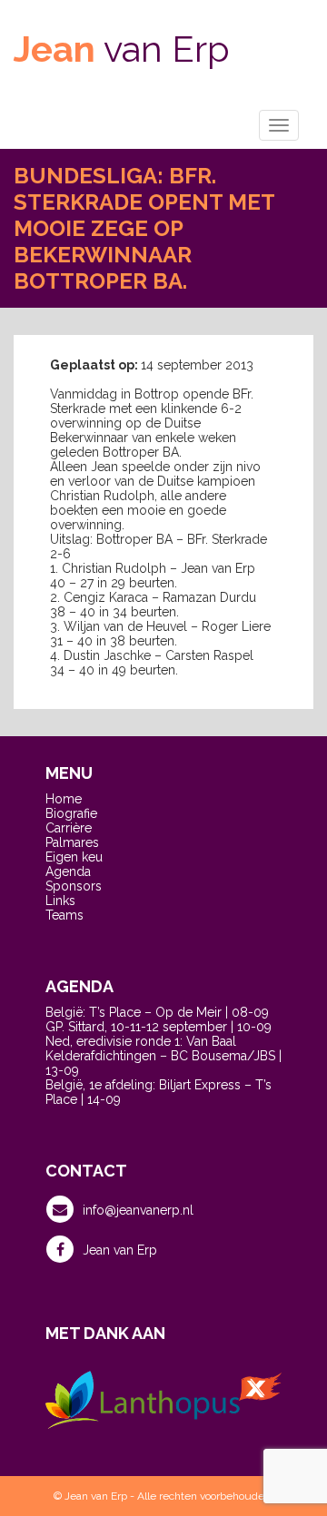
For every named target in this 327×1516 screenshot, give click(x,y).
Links (60, 900)
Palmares (72, 842)
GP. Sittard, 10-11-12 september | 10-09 (158, 1026)
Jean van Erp (120, 1250)
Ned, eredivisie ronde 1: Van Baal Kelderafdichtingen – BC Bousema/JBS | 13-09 (163, 1056)
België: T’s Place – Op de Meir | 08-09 (157, 1012)
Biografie (71, 813)
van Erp (122, 48)
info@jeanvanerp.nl (138, 1210)
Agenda (68, 871)
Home (63, 799)
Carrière (68, 828)
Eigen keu (74, 857)
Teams (64, 915)
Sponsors (73, 886)
